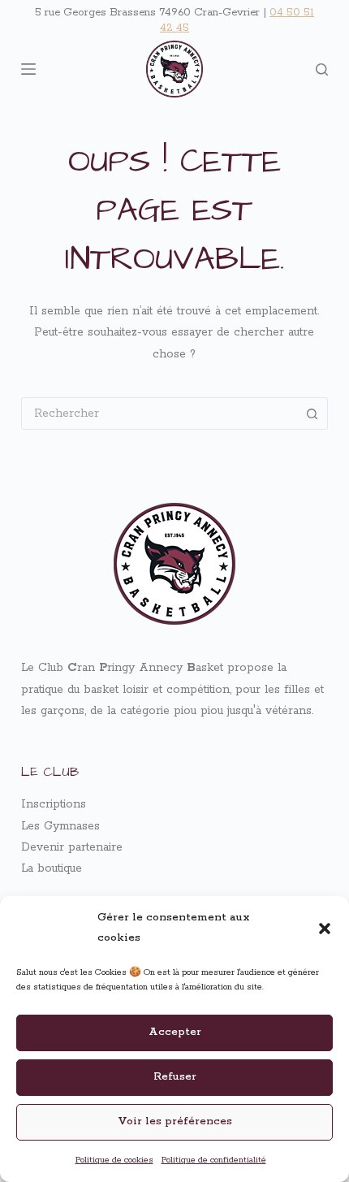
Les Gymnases (60, 826)
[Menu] (28, 69)
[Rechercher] (322, 69)
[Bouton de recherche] (311, 413)
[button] (325, 928)
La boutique (51, 868)
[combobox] (159, 413)
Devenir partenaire (72, 847)
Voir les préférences (175, 1121)
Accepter (175, 1032)
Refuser (174, 1077)
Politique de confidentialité (214, 1160)
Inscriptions (53, 804)
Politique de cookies (114, 1160)
